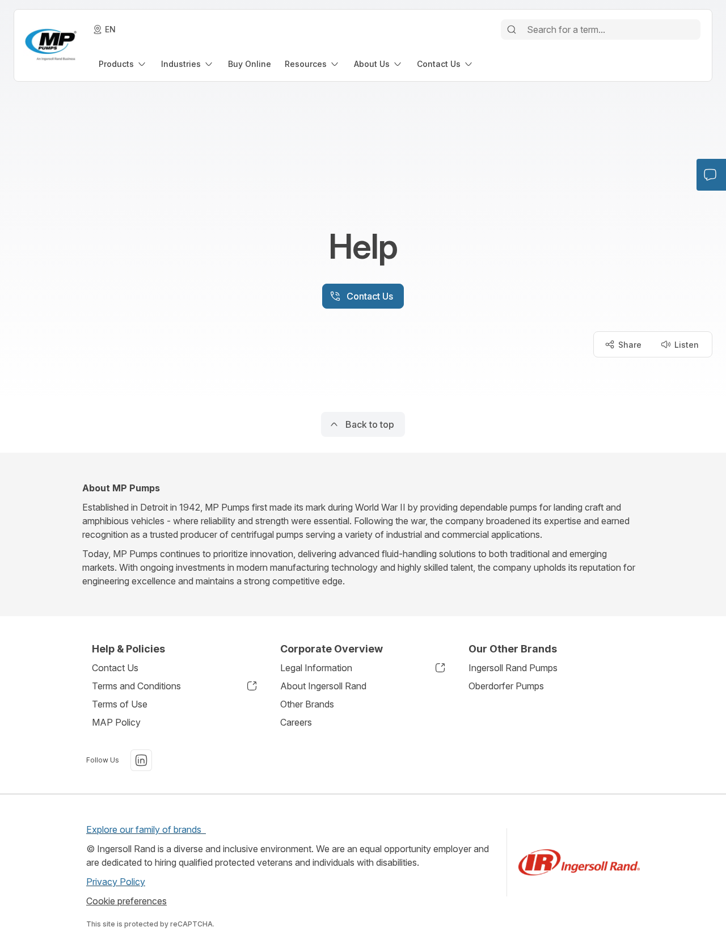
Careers (296, 722)
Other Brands (307, 704)
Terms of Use (119, 704)
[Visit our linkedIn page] (141, 760)
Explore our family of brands (146, 829)
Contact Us (115, 667)
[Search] (511, 29)
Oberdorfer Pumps (506, 686)
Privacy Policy (115, 881)
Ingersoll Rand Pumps (513, 667)
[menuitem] (123, 64)
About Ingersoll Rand (323, 686)
